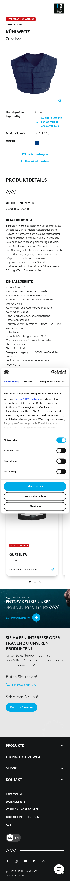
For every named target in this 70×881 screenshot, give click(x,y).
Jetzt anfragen (38, 154)
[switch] (61, 450)
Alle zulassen (35, 486)
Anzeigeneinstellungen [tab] (51, 381)
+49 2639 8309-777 (24, 685)
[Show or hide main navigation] (59, 869)
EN (17, 837)
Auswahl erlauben (35, 496)
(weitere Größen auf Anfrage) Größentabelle (52, 121)
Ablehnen (35, 506)
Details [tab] (28, 381)
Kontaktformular (21, 707)
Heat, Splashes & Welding (20, 19)
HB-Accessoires (14, 24)
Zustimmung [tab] (11, 381)
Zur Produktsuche (18, 617)
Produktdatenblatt (38, 161)
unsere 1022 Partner (26, 399)
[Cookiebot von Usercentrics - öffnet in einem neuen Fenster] (51, 372)
